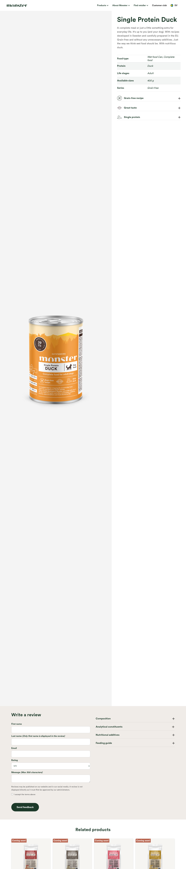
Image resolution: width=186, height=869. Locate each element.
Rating (14, 760)
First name (16, 724)
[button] (102, 5)
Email (14, 748)
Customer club (159, 5)
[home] (24, 5)
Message (26, 772)
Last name (38, 736)
